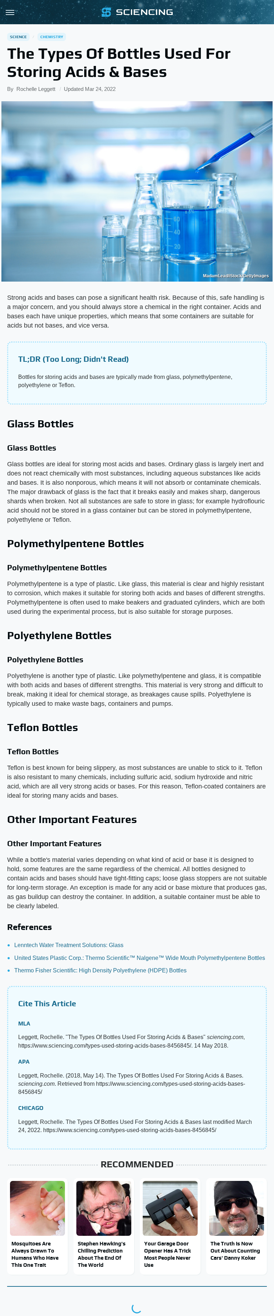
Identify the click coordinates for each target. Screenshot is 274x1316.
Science (18, 37)
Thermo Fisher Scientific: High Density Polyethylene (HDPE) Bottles (100, 970)
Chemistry (52, 37)
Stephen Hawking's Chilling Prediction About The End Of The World (102, 1254)
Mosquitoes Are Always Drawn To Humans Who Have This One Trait (35, 1254)
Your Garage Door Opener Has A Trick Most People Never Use (167, 1254)
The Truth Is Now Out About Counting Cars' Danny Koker (235, 1250)
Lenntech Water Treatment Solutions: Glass (68, 945)
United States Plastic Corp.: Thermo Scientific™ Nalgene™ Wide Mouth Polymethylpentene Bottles (139, 958)
